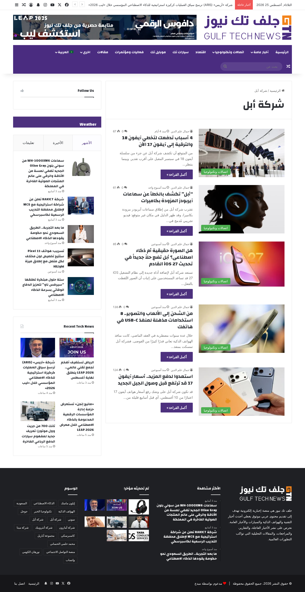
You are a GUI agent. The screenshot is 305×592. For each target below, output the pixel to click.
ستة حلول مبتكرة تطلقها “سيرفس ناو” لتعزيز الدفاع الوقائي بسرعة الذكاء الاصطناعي (43, 287)
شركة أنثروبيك (43, 527)
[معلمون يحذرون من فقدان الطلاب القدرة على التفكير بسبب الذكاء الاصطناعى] (95, 521)
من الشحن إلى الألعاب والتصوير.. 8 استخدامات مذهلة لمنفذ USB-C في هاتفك (155, 320)
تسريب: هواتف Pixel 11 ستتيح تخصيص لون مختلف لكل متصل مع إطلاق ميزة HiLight (44, 259)
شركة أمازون (67, 527)
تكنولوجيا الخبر (43, 511)
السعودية (21, 503)
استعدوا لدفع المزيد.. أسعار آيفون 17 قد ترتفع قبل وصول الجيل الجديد (155, 379)
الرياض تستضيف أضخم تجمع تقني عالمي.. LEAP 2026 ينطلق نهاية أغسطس (77, 370)
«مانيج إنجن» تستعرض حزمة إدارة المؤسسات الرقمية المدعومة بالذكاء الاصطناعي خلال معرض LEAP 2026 (77, 417)
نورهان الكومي (31, 552)
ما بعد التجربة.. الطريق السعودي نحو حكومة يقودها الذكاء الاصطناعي (45, 233)
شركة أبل (37, 519)
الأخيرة (58, 142)
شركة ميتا (23, 527)
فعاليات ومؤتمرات (129, 52)
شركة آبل (55, 519)
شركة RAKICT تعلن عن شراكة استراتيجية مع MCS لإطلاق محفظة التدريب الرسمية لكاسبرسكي (43, 207)
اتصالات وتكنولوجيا (229, 52)
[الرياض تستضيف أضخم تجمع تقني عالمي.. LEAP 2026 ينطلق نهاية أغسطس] (76, 347)
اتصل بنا (19, 583)
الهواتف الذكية (66, 511)
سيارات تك (181, 52)
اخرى (86, 52)
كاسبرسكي (68, 535)
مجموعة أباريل (45, 535)
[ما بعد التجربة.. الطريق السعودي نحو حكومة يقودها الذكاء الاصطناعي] (81, 234)
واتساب (70, 560)
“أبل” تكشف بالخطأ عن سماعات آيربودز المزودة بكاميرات (158, 197)
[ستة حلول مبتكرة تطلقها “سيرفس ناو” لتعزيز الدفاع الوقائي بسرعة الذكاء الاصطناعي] (81, 286)
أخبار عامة (261, 52)
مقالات (102, 52)
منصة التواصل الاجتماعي (60, 552)
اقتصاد (200, 52)
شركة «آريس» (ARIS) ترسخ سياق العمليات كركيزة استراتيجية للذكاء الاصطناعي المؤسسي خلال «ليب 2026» (160, 5)
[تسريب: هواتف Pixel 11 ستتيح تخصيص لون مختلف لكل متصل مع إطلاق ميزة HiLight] (81, 257)
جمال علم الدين (180, 131)
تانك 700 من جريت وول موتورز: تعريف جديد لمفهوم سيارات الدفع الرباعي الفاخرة (38, 434)
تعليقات (28, 142)
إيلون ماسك (68, 503)
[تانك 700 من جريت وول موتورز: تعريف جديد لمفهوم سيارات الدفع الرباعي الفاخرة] (37, 411)
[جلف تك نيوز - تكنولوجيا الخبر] (248, 27)
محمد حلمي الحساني (62, 544)
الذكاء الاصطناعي (44, 503)
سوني (71, 519)
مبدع (198, 583)
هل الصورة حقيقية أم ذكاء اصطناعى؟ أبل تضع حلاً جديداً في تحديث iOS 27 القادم (159, 257)
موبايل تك (158, 52)
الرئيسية (282, 52)
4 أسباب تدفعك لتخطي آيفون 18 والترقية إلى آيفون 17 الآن (157, 141)
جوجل (23, 511)
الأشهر (87, 142)
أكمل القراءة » (177, 174)
